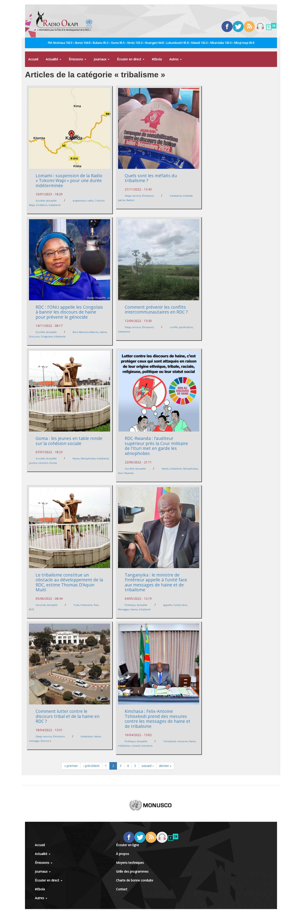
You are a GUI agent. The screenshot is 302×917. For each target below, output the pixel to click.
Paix (96, 605)
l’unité (177, 605)
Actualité (52, 59)
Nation (130, 200)
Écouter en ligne (127, 845)
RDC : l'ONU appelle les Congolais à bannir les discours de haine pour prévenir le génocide (69, 312)
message (34, 740)
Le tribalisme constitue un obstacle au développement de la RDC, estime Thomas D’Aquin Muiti (69, 582)
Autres (174, 59)
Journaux (100, 59)
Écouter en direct (129, 59)
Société (40, 200)
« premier (71, 766)
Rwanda (129, 473)
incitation (41, 205)
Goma (53, 462)
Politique (130, 605)
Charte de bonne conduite (134, 880)
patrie (121, 200)
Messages (123, 609)
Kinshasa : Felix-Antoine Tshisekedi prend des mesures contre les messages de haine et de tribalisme (157, 718)
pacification (186, 327)
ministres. (147, 745)
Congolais (46, 336)
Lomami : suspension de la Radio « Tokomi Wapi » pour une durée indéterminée (69, 180)
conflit (174, 327)
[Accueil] (66, 21)
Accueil (33, 59)
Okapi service (133, 195)
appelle (167, 605)
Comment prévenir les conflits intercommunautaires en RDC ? (156, 309)
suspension (79, 200)
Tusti (76, 605)
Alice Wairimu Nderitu (86, 332)
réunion (43, 462)
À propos (122, 854)
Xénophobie (88, 458)
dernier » (165, 766)
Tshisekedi (169, 741)
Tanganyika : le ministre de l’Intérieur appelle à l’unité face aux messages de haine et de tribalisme (156, 582)
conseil (135, 745)
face (184, 605)
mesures (182, 741)
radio (90, 200)
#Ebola (157, 59)
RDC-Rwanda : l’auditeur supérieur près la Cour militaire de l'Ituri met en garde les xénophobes (156, 445)
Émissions (76, 59)
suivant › (147, 766)
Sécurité (41, 605)
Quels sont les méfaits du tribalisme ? (151, 178)
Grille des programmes (132, 871)
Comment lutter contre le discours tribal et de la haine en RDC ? (67, 716)
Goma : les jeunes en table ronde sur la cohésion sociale (69, 440)
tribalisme (55, 205)
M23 (31, 609)
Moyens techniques (130, 862)
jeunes (33, 462)
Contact (121, 889)
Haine (103, 332)
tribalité (187, 195)
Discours (34, 336)
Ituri (120, 473)
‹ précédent (91, 766)
